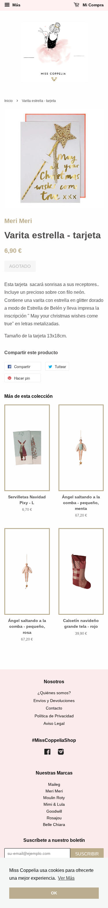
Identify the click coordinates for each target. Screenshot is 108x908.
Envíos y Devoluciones (54, 701)
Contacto (54, 708)
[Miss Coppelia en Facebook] (47, 753)
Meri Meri (18, 220)
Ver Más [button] (66, 878)
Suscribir (87, 853)
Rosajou (54, 818)
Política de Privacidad (54, 716)
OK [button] (54, 893)
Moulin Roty (54, 798)
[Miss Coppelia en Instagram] (61, 753)
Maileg (54, 784)
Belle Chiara (54, 824)
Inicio (8, 101)
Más (15, 5)
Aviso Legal (54, 723)
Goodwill (54, 811)
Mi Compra (93, 5)
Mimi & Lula (54, 804)
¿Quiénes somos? (54, 693)
